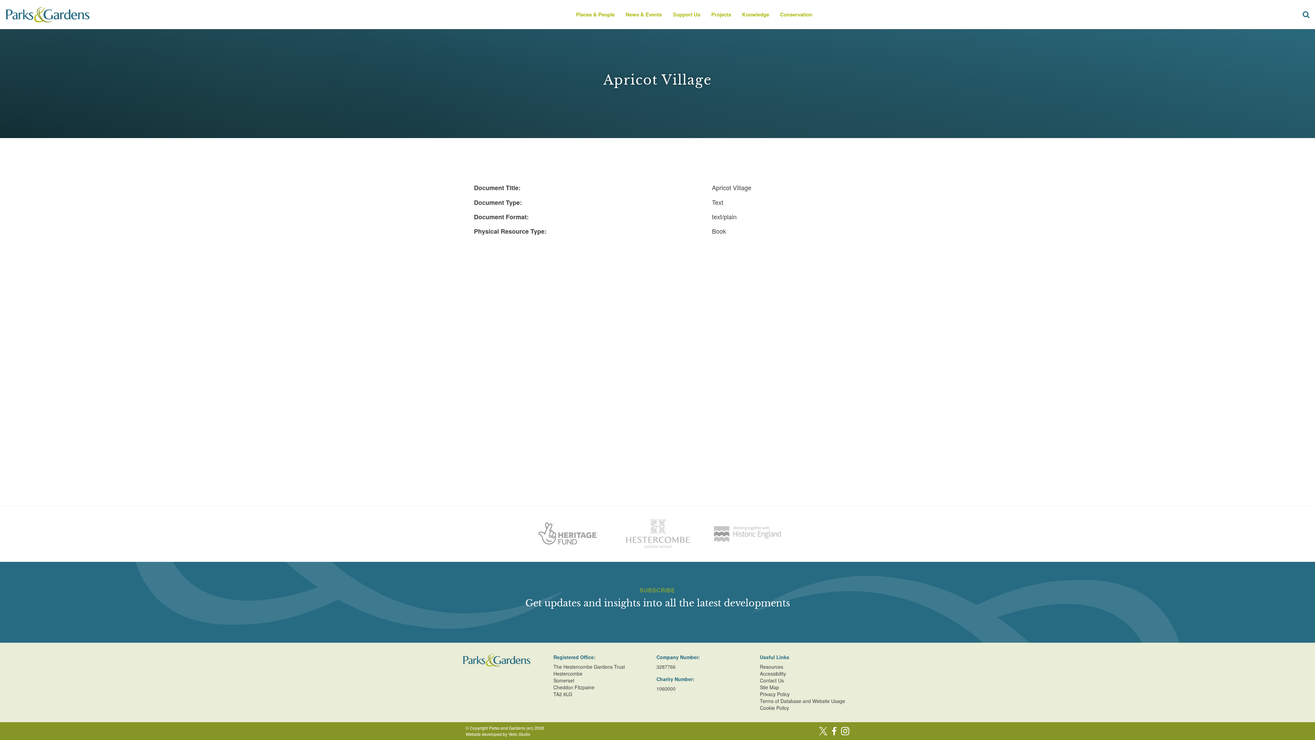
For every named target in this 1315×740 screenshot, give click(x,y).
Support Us (686, 14)
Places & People (595, 14)
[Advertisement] (657, 290)
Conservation (796, 14)
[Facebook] (834, 731)
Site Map (769, 687)
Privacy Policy (775, 694)
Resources (771, 666)
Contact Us (772, 680)
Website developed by (498, 734)
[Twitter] (823, 731)
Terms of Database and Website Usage (802, 701)
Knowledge (755, 14)
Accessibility (773, 673)
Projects (721, 14)
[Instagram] (845, 731)
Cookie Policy (774, 707)
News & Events (644, 14)
